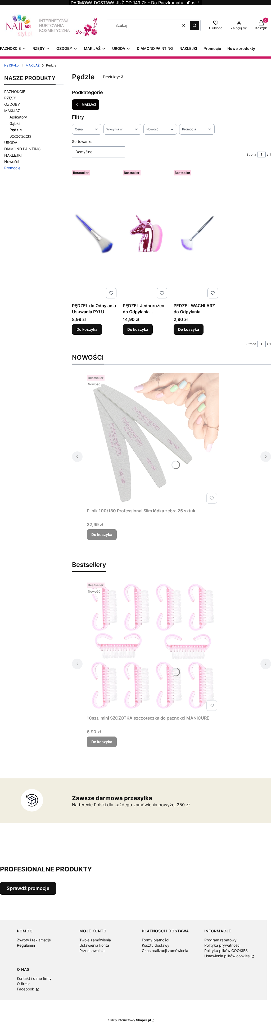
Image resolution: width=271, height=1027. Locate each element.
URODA (10, 142)
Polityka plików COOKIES (226, 950)
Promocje (12, 168)
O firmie (23, 983)
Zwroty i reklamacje (34, 940)
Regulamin (26, 945)
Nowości (11, 161)
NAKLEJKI (13, 155)
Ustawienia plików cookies (227, 956)
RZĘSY (10, 98)
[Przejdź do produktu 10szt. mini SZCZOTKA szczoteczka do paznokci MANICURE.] (153, 646)
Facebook (26, 989)
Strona (251, 154)
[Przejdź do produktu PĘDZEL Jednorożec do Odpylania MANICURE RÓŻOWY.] (146, 234)
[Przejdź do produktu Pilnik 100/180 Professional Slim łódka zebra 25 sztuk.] (153, 439)
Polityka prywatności (222, 945)
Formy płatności (155, 940)
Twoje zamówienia (95, 940)
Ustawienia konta (94, 945)
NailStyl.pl (11, 65)
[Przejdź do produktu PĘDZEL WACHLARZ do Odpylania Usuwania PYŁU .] (197, 234)
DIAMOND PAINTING (22, 149)
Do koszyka (86, 329)
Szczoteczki (20, 136)
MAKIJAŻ (33, 65)
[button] (194, 25)
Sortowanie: (82, 141)
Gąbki (15, 123)
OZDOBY (12, 104)
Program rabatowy (220, 940)
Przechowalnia (92, 950)
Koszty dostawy (155, 945)
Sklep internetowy (129, 1020)
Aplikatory (18, 117)
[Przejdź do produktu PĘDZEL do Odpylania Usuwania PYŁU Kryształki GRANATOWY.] (95, 234)
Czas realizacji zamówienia (165, 950)
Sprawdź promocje (28, 888)
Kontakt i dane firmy (34, 978)
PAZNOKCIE (14, 91)
